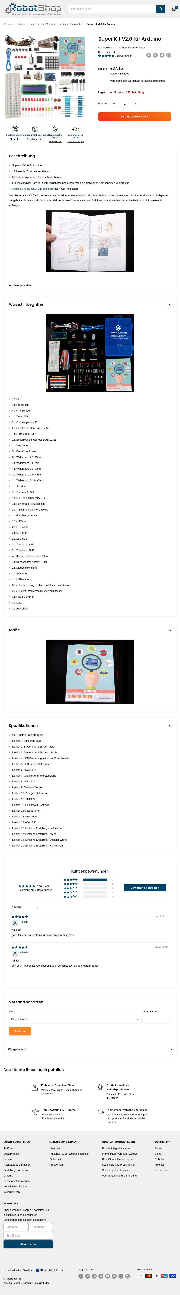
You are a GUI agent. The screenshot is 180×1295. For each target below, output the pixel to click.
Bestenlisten (162, 1170)
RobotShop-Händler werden (118, 1159)
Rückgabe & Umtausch (17, 1164)
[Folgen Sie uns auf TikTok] (114, 1276)
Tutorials (160, 1164)
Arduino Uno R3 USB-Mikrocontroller (33, 188)
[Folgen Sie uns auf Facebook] (80, 1276)
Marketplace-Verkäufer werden (119, 1153)
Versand (8, 1159)
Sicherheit (55, 1159)
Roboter (21, 24)
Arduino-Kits (76, 24)
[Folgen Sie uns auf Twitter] (87, 1276)
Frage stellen (55, 141)
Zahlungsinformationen (17, 1180)
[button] (106, 55)
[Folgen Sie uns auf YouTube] (107, 1276)
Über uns (54, 1148)
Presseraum (56, 1164)
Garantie (8, 1175)
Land (12, 1011)
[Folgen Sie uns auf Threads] (127, 1276)
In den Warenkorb (135, 116)
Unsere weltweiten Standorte (18, 1270)
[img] (20, 916)
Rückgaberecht (17, 1049)
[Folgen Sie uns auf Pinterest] (100, 1276)
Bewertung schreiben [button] (145, 887)
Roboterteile (36, 24)
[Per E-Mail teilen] (168, 55)
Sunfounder (106, 47)
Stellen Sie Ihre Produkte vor (118, 1164)
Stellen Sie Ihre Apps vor (116, 1170)
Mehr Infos (15, 139)
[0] (173, 9)
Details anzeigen (35, 139)
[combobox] (112, 9)
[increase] (135, 103)
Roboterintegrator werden (116, 1148)
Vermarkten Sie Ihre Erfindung (119, 1175)
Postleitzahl (151, 1011)
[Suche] (160, 9)
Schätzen (20, 1031)
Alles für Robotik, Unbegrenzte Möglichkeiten (26, 1283)
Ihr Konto (9, 1148)
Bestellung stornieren (16, 1170)
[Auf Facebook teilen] (148, 55)
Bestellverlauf (11, 1153)
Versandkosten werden (123, 80)
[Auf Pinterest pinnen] (155, 55)
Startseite (8, 24)
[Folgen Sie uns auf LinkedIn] (120, 1276)
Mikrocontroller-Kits (56, 24)
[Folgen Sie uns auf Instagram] (94, 1276)
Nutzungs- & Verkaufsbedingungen (69, 1153)
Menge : (103, 103)
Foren (158, 1148)
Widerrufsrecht (12, 1191)
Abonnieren (28, 1244)
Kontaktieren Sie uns (15, 1186)
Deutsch (55, 1270)
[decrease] (114, 103)
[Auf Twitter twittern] (162, 55)
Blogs (158, 1153)
